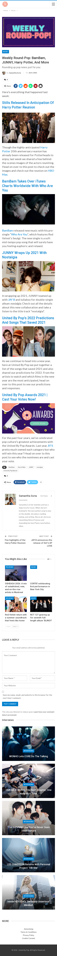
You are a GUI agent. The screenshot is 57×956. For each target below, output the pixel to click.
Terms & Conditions (28, 932)
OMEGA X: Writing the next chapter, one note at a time (28, 791)
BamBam (7, 230)
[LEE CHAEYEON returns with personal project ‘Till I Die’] (28, 855)
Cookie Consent (28, 938)
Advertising (28, 929)
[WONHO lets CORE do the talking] (28, 743)
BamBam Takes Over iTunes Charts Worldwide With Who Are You (27, 185)
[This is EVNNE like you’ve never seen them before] (28, 818)
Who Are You (19, 234)
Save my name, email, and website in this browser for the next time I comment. (27, 696)
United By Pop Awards (10, 470)
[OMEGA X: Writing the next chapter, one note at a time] (28, 781)
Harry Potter (22, 467)
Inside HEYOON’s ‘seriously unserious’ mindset (28, 903)
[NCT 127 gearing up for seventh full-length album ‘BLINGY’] (41, 604)
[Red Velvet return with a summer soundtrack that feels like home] (16, 604)
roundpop (40, 467)
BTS (50, 445)
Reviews (9, 567)
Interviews (28, 751)
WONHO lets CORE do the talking (28, 756)
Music (5, 52)
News (33, 598)
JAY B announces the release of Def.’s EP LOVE (41, 543)
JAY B (11, 299)
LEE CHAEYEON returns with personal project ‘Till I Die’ (28, 866)
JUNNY (31, 467)
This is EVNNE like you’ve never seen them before (28, 829)
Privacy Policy (28, 935)
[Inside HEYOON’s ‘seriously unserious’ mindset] (28, 892)
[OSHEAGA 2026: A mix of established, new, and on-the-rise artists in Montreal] (16, 573)
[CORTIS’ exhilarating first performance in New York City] (41, 573)
